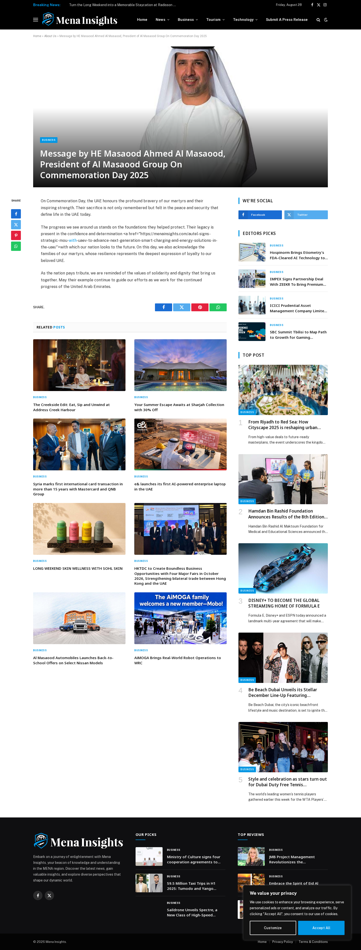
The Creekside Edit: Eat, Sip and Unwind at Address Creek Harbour (71, 407)
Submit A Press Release (287, 19)
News (160, 19)
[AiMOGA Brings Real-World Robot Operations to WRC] (180, 618)
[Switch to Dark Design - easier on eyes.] (325, 20)
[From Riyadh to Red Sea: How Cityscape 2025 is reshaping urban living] (283, 390)
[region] (297, 912)
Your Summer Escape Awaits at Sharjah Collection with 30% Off (179, 407)
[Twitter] (16, 224)
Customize (273, 928)
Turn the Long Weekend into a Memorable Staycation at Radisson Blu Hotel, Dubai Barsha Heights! (124, 5)
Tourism (213, 19)
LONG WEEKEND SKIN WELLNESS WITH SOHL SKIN (78, 568)
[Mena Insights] (80, 19)
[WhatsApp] (16, 246)
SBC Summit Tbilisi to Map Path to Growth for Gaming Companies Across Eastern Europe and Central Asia (298, 334)
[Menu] (35, 19)
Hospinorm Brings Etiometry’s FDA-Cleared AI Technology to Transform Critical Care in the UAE (297, 255)
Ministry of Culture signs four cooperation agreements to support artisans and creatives (194, 859)
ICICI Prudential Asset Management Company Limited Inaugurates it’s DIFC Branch (298, 308)
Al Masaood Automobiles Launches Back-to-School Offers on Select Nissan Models (73, 660)
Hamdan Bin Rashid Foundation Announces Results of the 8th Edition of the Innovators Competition (286, 513)
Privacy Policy (282, 942)
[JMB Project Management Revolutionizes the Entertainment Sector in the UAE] (251, 856)
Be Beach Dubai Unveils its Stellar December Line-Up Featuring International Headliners (282, 692)
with (73, 240)
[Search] (318, 19)
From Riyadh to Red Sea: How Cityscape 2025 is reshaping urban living (282, 424)
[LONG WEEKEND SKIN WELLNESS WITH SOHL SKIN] (79, 529)
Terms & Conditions (313, 942)
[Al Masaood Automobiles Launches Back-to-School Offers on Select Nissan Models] (79, 618)
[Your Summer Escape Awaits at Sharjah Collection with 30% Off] (180, 365)
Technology (243, 19)
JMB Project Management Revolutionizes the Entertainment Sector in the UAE (294, 859)
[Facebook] (16, 213)
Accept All (321, 928)
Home (142, 19)
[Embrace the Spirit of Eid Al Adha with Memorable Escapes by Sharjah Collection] (251, 883)
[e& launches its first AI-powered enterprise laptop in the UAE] (180, 445)
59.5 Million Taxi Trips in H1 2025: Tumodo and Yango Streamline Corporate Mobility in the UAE (194, 886)
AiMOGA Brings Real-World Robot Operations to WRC (177, 660)
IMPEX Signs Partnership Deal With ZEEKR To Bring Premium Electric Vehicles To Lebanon (296, 281)
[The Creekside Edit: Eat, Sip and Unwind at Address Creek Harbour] (79, 365)
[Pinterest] (16, 235)
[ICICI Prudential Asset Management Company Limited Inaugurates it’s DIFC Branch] (251, 305)
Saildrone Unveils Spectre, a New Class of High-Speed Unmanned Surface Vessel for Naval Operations (194, 912)
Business (186, 19)
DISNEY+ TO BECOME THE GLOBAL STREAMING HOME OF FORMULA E (284, 603)
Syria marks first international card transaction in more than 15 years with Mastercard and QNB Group (78, 488)
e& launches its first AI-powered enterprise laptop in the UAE (180, 486)
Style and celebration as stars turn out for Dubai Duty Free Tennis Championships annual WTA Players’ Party (287, 781)
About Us (50, 36)
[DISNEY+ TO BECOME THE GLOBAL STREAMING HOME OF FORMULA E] (283, 568)
